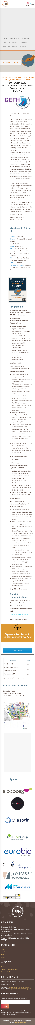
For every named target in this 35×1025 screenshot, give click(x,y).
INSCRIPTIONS (17, 650)
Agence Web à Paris (20, 1022)
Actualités (4, 952)
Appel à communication (10, 43)
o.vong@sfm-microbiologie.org (19, 987)
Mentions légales (5, 967)
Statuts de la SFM (6, 972)
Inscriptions (23, 43)
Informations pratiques (10, 47)
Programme (25, 39)
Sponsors (23, 47)
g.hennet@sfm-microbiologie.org (21, 989)
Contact (3, 957)
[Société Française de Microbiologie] (5, 4)
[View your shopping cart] (28, 3)
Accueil (5, 39)
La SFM (3, 949)
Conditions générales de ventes (9, 969)
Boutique (3, 954)
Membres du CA (14, 39)
